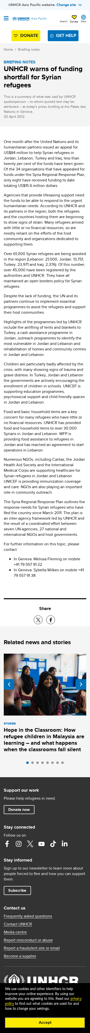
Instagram (18, 844)
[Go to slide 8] (63, 763)
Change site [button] (66, 4)
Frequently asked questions (28, 916)
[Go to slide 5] (48, 763)
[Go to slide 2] (33, 763)
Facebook (7, 844)
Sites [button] (83, 21)
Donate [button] (74, 21)
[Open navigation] (6, 18)
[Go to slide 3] (38, 763)
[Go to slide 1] (28, 763)
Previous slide (9, 684)
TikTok (53, 844)
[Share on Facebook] (50, 619)
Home (8, 49)
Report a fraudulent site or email (32, 948)
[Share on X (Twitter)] (38, 619)
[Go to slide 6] (53, 763)
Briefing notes (29, 49)
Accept (45, 1023)
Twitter (30, 844)
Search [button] (64, 21)
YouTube (41, 844)
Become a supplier (20, 956)
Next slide (81, 684)
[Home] (29, 19)
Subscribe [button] (17, 890)
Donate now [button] (19, 809)
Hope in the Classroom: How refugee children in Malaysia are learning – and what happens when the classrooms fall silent (44, 739)
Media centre (15, 932)
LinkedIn (64, 844)
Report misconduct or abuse (28, 940)
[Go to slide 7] (58, 763)
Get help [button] (66, 35)
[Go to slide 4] (43, 763)
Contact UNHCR (18, 924)
